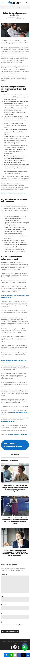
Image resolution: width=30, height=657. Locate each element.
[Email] (15, 655)
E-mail (3, 605)
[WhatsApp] (11, 655)
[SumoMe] (28, 655)
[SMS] (6, 655)
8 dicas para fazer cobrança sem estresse (13, 193)
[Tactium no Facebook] (11, 647)
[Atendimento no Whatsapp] (25, 648)
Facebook (4, 421)
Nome (3, 596)
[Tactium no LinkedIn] (15, 647)
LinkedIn (21, 419)
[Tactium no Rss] (18, 647)
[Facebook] (19, 655)
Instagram (11, 421)
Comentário (4, 574)
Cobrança (18, 18)
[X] (23, 655)
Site (2, 613)
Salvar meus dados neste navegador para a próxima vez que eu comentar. (13, 626)
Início (4, 7)
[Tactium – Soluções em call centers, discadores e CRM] (14, 3)
